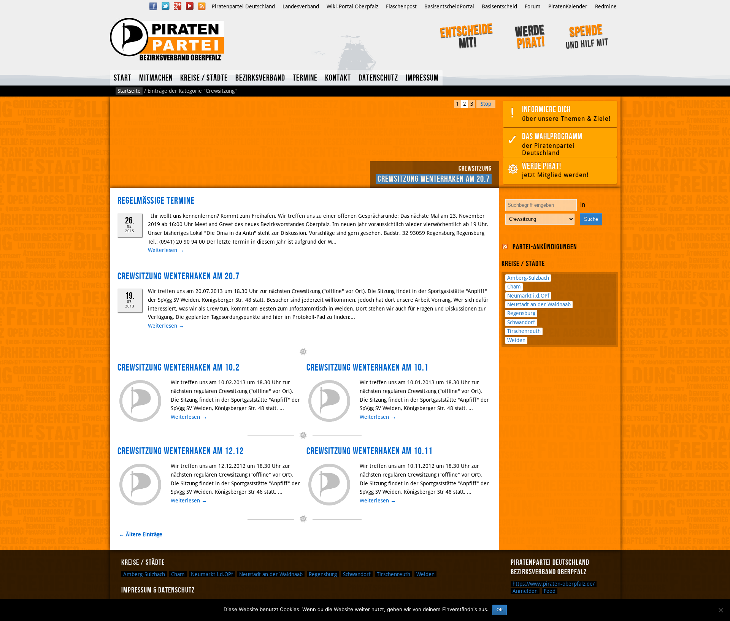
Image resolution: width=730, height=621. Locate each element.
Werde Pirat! (555, 170)
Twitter (165, 6)
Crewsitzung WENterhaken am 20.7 (434, 179)
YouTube (190, 6)
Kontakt (338, 78)
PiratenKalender (567, 6)
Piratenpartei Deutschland (243, 6)
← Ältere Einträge (140, 534)
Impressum (422, 78)
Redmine (606, 6)
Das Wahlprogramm (552, 144)
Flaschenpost (401, 6)
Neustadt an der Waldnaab (539, 304)
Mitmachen (156, 78)
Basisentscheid (499, 6)
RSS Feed (202, 6)
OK (500, 609)
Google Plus (177, 6)
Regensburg (521, 313)
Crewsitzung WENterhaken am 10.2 (178, 368)
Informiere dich (566, 113)
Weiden (516, 340)
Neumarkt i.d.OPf (528, 296)
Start (123, 78)
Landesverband (300, 6)
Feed (549, 591)
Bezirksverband (260, 78)
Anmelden (525, 591)
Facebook (153, 6)
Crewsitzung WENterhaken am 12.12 (180, 451)
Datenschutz (378, 78)
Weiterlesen (166, 250)
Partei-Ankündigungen (545, 247)
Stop (486, 104)
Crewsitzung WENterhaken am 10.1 (367, 368)
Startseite (129, 91)
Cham (514, 287)
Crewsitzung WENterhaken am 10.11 (369, 451)
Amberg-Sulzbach (528, 278)
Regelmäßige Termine (156, 200)
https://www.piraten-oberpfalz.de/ (554, 584)
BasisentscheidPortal (449, 6)
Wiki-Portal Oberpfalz (352, 6)
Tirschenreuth (524, 331)
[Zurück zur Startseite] (212, 39)
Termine (305, 78)
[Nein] (720, 610)
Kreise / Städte (204, 78)
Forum (533, 6)
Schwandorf (521, 322)
